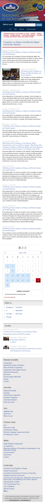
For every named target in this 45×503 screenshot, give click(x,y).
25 (12, 280)
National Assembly (11, 360)
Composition (8, 363)
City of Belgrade (9, 486)
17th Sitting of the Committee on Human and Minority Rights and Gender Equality (21, 188)
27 (23, 280)
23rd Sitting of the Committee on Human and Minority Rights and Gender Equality (21, 93)
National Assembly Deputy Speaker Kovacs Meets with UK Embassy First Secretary (26, 349)
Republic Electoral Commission (14, 475)
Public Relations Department (13, 444)
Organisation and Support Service (15, 370)
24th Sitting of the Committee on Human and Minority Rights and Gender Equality (31, 73)
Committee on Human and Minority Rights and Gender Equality (23, 35)
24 (7, 280)
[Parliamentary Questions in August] (6, 339)
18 (12, 275)
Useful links (8, 465)
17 (7, 275)
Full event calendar (9, 297)
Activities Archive (15, 35)
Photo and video (9, 402)
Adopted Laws (8, 411)
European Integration (11, 397)
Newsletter (19, 310)
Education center (9, 427)
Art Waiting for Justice (11, 434)
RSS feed (19, 314)
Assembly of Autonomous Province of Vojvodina (20, 473)
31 (7, 285)
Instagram (9, 307)
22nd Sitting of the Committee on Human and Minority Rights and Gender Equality (21, 112)
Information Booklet (10, 400)
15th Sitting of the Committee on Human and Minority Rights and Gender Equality (21, 229)
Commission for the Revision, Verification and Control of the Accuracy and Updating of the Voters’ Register (22, 478)
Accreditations (8, 446)
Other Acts (7, 414)
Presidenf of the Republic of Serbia (15, 468)
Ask (5, 425)
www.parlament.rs (26, 500)
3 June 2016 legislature (28, 35)
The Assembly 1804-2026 (12, 377)
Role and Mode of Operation (13, 367)
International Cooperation (12, 395)
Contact (6, 381)
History (6, 379)
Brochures (7, 374)
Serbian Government (10, 471)
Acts (5, 408)
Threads (9, 317)
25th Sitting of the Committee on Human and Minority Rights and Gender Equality (21, 53)
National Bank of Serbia (12, 482)
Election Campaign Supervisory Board (16, 432)
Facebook (19, 307)
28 (28, 280)
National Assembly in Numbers (14, 365)
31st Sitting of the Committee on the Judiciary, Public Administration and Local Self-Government (20, 333)
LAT (10, 29)
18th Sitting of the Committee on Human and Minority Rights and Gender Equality (21, 169)
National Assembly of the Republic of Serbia (16, 33)
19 (17, 275)
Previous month (5, 253)
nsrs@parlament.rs (14, 500)
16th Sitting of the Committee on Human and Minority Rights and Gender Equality (21, 209)
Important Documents (11, 372)
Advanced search (31, 29)
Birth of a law (8, 416)
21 (28, 275)
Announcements (9, 452)
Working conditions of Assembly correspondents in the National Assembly (22, 449)
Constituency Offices (11, 430)
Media (6, 440)
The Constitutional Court (12, 484)
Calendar (7, 393)
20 (23, 275)
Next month (41, 253)
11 (12, 271)
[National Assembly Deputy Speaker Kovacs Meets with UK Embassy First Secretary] (6, 347)
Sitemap (21, 29)
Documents (7, 455)
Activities (32, 33)
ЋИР (15, 29)
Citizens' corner (10, 422)
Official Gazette (9, 489)
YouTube (9, 314)
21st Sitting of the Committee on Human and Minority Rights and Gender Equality (21, 127)
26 (17, 280)
